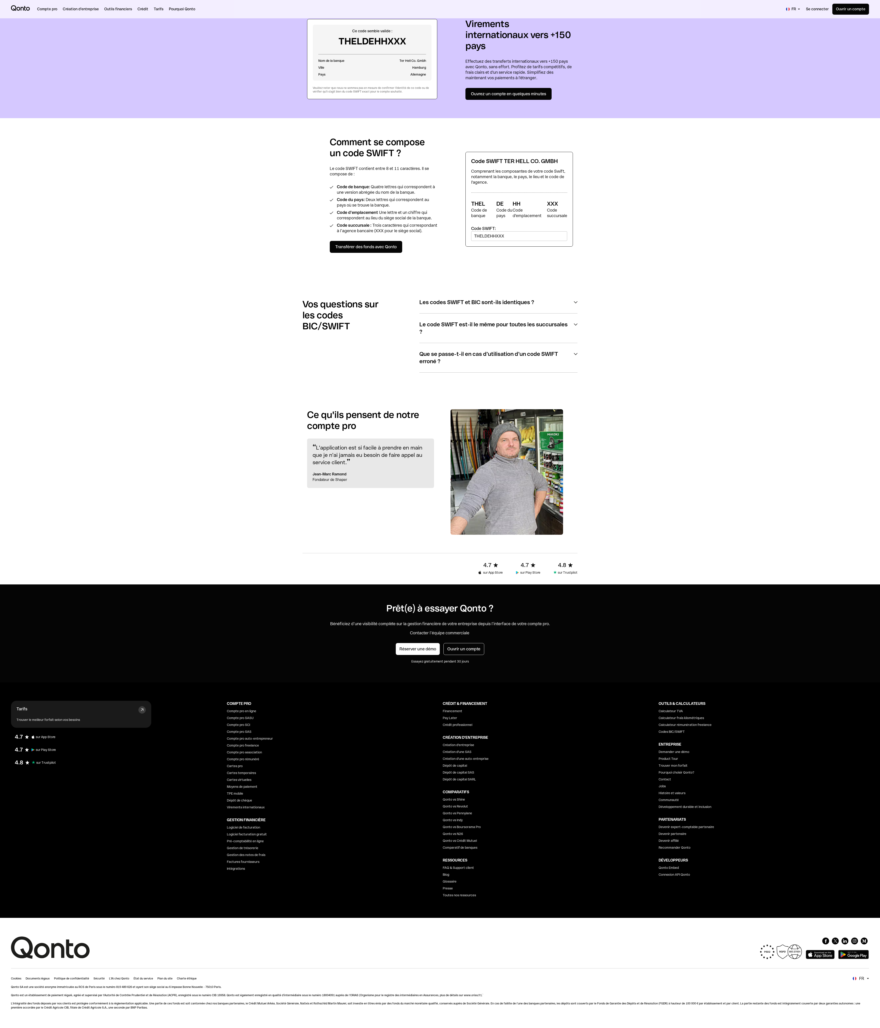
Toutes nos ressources (459, 895)
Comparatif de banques (460, 847)
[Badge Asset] (825, 941)
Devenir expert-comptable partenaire (686, 827)
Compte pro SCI (238, 725)
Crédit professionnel (457, 725)
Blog (446, 874)
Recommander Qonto (674, 847)
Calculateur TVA (671, 711)
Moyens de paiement (242, 786)
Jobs (662, 786)
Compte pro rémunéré (243, 759)
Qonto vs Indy (453, 820)
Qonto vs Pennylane (457, 813)
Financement (452, 711)
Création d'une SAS (457, 752)
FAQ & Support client (458, 868)
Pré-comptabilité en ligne (245, 841)
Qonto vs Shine (454, 799)
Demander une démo (674, 752)
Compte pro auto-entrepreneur (250, 738)
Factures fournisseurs (243, 862)
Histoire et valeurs (672, 793)
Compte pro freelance (243, 745)
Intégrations (236, 868)
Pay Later (450, 718)
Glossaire (449, 881)
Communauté (669, 800)
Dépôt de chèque (239, 800)
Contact (665, 779)
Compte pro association (244, 752)
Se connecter (817, 9)
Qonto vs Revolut (455, 806)
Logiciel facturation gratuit (247, 834)
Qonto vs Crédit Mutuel (460, 841)
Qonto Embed (669, 868)
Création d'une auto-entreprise (466, 759)
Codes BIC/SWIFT (672, 732)
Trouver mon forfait (673, 765)
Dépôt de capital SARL (459, 779)
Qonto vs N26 (453, 834)
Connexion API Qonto (674, 874)
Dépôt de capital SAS (458, 772)
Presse (448, 888)
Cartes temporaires (241, 773)
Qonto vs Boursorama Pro (462, 827)
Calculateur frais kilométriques (681, 718)
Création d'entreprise (458, 745)
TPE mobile (235, 793)
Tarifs (21, 708)
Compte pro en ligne (241, 711)
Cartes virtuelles (239, 780)
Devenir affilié (669, 841)
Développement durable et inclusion (685, 807)
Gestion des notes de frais (246, 855)
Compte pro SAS (239, 732)
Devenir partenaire (672, 834)
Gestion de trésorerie (242, 848)
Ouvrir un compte (850, 9)
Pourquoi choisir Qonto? (676, 772)
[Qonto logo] (20, 8)
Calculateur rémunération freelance (685, 725)
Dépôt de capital (455, 765)
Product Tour (668, 759)
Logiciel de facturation (243, 827)
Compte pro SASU (240, 718)
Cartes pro (235, 766)
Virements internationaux (246, 807)
